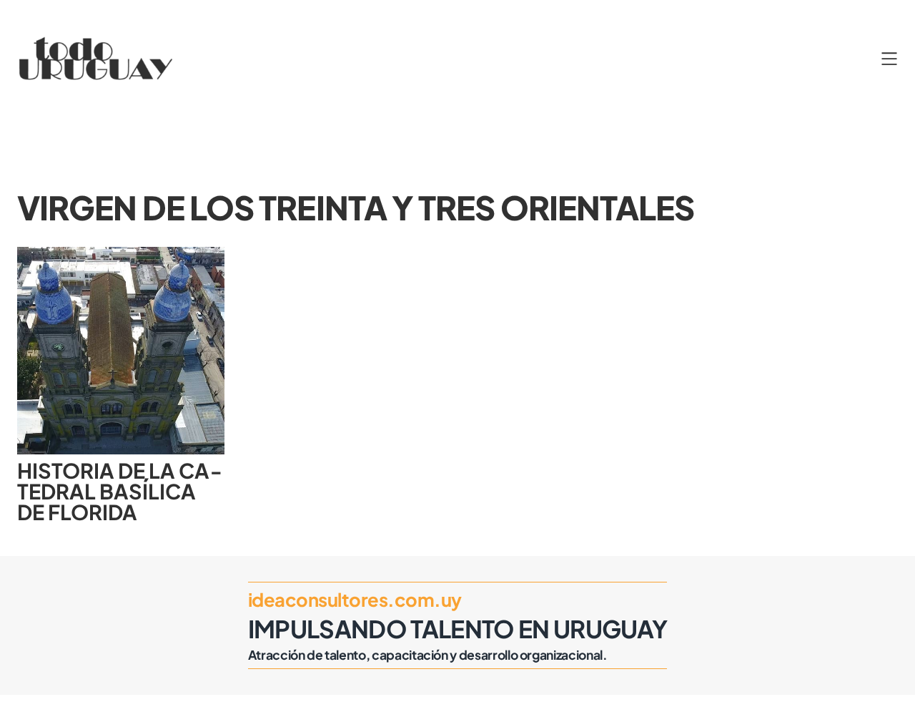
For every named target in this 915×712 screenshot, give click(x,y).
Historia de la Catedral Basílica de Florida (119, 491)
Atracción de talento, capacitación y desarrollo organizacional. (428, 655)
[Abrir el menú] (889, 58)
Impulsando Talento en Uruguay (458, 628)
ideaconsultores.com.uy (355, 599)
